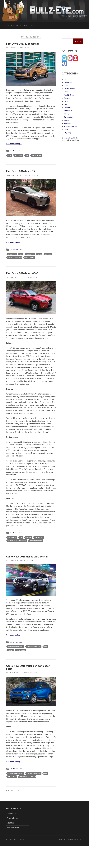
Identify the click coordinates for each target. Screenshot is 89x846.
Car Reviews (14, 151)
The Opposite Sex (70, 126)
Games (66, 101)
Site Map (10, 823)
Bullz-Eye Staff (26, 560)
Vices (66, 129)
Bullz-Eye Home (13, 827)
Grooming (68, 107)
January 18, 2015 (12, 673)
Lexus (40, 254)
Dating (66, 85)
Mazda (28, 537)
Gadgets (67, 98)
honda (10, 650)
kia (27, 155)
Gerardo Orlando (31, 175)
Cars (20, 151)
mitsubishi (12, 777)
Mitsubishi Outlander (27, 777)
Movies (67, 114)
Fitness (66, 92)
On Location (68, 117)
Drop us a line (67, 138)
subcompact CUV (36, 540)
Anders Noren (72, 839)
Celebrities (68, 82)
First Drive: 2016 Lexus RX (20, 171)
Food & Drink (69, 95)
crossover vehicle (34, 646)
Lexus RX (48, 254)
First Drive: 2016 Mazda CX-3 (22, 273)
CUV (9, 155)
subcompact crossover (17, 540)
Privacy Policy (12, 818)
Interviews (68, 111)
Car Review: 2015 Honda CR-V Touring (27, 556)
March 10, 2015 (12, 560)
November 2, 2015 (13, 277)
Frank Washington (26, 48)
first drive (19, 155)
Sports (66, 120)
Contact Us (11, 813)
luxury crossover (15, 257)
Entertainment (69, 89)
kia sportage (36, 155)
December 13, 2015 (13, 175)
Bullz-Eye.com (12, 25)
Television (67, 123)
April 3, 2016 (11, 48)
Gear (66, 104)
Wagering (67, 133)
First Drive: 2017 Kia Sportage (22, 43)
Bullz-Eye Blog (29, 25)
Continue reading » (13, 143)
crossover (12, 254)
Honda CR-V (21, 650)
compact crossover (15, 646)
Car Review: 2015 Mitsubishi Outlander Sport (28, 667)
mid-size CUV (29, 257)
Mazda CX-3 (39, 537)
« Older (12, 790)
